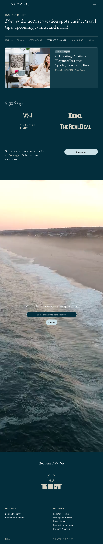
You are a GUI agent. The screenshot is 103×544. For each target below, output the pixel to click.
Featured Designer (57, 40)
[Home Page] (21, 4)
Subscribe (81, 151)
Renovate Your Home (63, 525)
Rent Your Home (61, 513)
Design (20, 40)
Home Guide (77, 40)
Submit (51, 322)
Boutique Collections (15, 517)
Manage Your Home (62, 517)
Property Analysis (61, 528)
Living (90, 40)
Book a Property (13, 513)
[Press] (27, 115)
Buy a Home (59, 521)
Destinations (35, 40)
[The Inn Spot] (51, 481)
